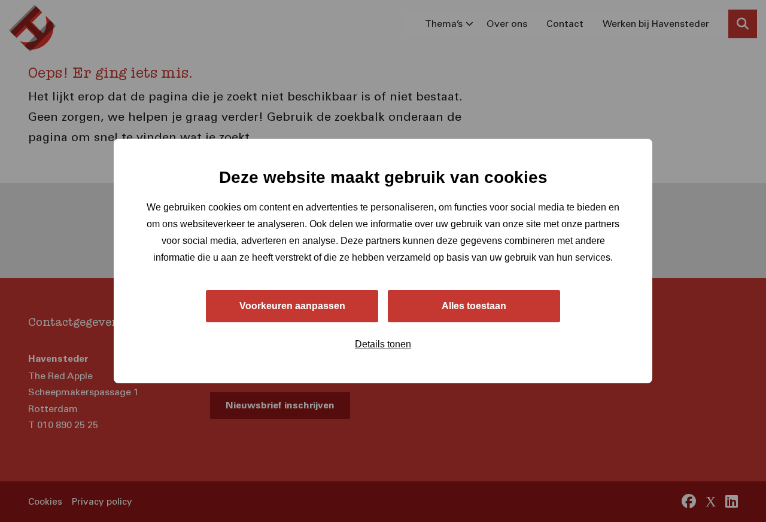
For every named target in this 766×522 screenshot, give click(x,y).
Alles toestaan (474, 306)
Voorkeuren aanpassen (292, 306)
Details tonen (383, 344)
